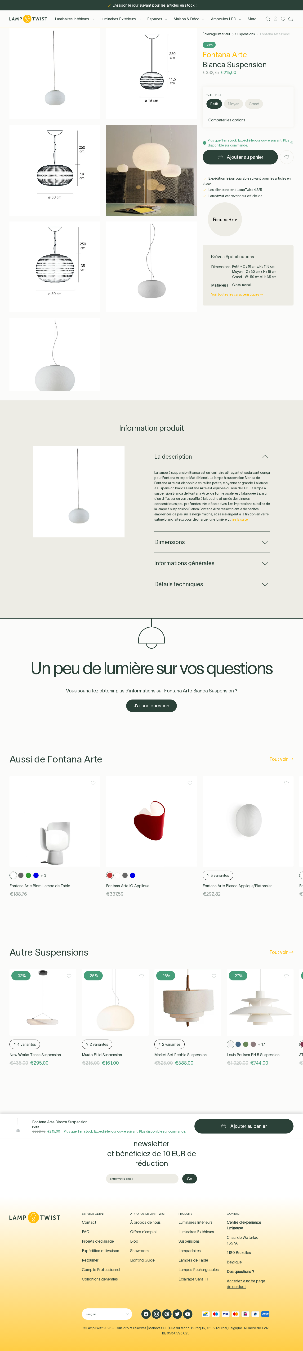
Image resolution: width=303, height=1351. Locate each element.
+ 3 (43, 875)
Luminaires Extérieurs (118, 19)
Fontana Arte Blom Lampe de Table (39, 886)
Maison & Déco (187, 19)
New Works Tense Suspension (35, 1055)
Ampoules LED (223, 19)
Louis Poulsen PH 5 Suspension (253, 1055)
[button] (54, 73)
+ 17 (261, 1044)
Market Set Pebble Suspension (180, 1055)
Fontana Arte (225, 54)
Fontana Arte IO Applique (127, 886)
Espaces (154, 19)
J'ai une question (151, 705)
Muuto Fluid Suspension (102, 1055)
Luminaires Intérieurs (72, 19)
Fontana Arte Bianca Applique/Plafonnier (237, 886)
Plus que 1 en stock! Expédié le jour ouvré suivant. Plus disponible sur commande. (125, 1131)
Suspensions (245, 34)
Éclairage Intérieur (216, 34)
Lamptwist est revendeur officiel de (235, 196)
